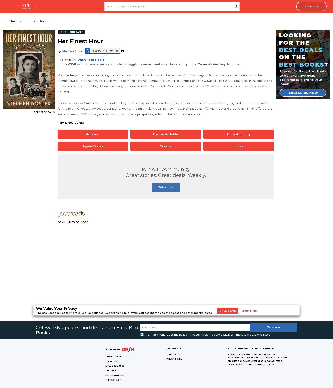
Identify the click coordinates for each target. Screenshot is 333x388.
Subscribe (311, 6)
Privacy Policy (174, 359)
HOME (62, 32)
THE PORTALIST (113, 380)
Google (166, 146)
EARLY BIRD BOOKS (114, 366)
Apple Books (93, 146)
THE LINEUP (111, 371)
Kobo (238, 146)
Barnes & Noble (165, 134)
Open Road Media (91, 60)
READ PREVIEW (42, 112)
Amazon (92, 134)
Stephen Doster (73, 51)
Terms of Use (173, 354)
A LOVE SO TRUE (113, 357)
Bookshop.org (238, 134)
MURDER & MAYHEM (114, 375)
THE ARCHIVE (111, 361)
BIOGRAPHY (76, 32)
